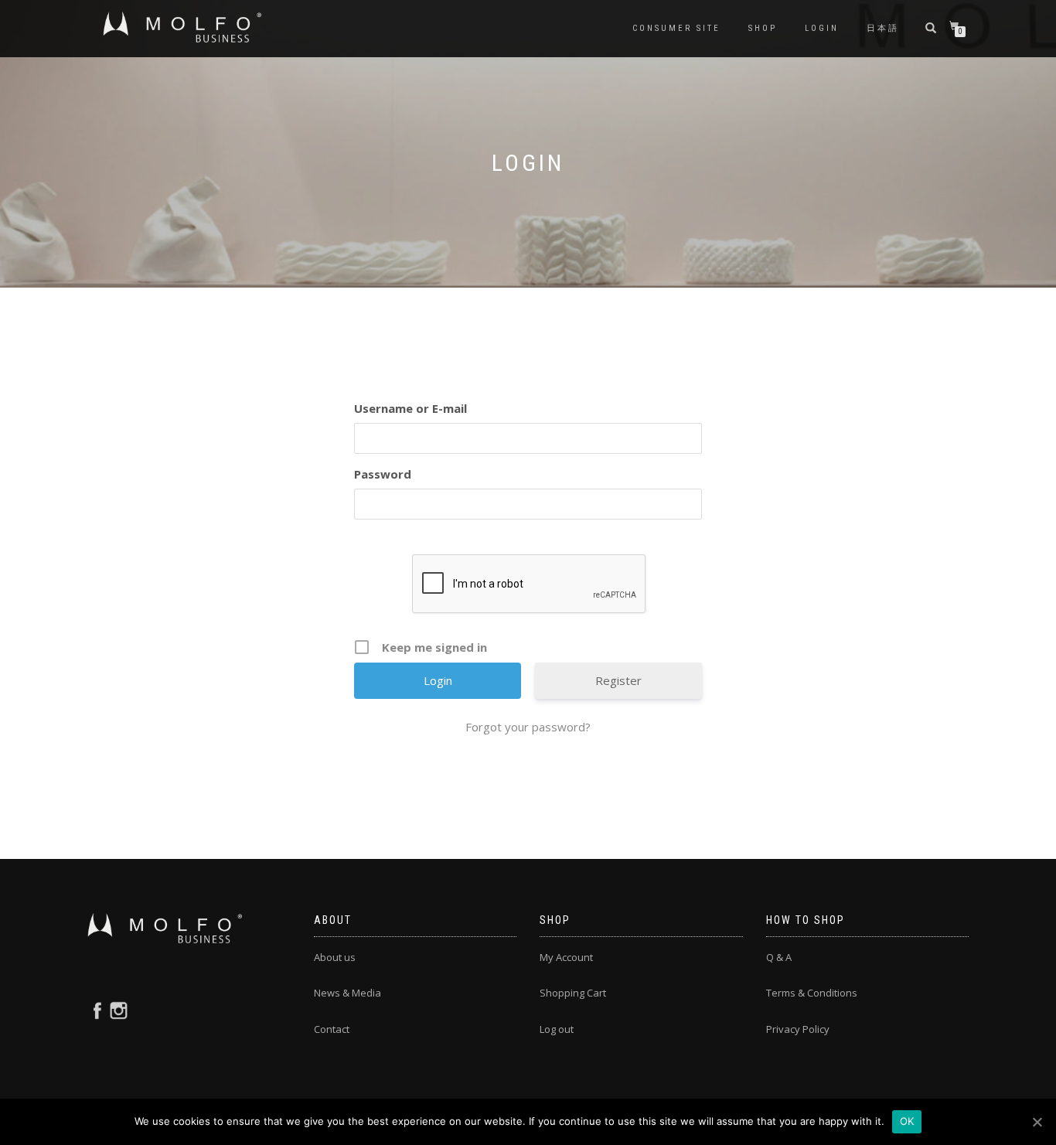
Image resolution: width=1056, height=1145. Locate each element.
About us (335, 957)
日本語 (883, 28)
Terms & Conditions (811, 993)
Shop (762, 28)
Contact (331, 1029)
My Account (566, 957)
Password (382, 474)
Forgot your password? (528, 726)
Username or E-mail (410, 408)
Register (618, 680)
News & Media (347, 993)
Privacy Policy (797, 1029)
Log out (557, 1029)
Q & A (779, 957)
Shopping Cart (573, 993)
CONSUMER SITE (676, 28)
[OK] (1036, 1122)
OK (907, 1121)
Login (822, 28)
